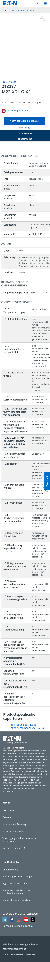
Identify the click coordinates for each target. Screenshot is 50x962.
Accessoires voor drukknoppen (19, 10)
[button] (47, 481)
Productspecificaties (18, 110)
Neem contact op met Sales (24, 120)
